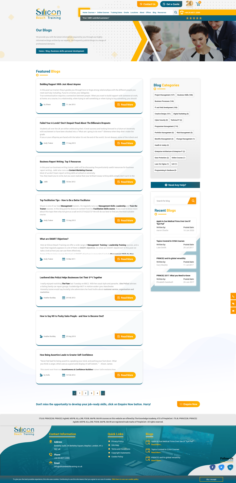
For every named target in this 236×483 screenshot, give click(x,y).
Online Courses (103, 12)
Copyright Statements (120, 452)
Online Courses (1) (178, 158)
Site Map (115, 445)
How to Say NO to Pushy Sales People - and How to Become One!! (72, 316)
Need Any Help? (177, 185)
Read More (127, 104)
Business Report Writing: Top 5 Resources (60, 161)
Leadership (121, 206)
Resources (162, 12)
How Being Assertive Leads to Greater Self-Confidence (66, 354)
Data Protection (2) (162, 158)
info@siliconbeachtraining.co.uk (68, 466)
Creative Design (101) (163, 114)
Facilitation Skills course (104, 208)
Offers (148, 12)
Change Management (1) (185, 139)
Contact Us (149, 4)
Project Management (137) (165, 95)
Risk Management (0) (185, 132)
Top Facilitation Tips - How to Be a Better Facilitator (65, 200)
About (142, 12)
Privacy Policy (117, 441)
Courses (91, 12)
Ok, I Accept (211, 479)
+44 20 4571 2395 (192, 12)
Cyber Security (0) (161, 120)
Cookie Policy (117, 456)
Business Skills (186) (185, 95)
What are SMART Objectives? (54, 238)
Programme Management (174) (166, 126)
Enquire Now (190, 404)
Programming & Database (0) (165, 170)
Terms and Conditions (120, 449)
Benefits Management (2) (164, 139)
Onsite (126, 12)
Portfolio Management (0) (164, 132)
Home (85, 12)
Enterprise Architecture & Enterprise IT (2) (170, 151)
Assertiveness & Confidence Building (77, 369)
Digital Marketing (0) (181, 114)
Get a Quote (172, 4)
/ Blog (47, 51)
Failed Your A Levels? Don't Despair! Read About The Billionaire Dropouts (75, 122)
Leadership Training (117, 245)
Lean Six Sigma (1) (162, 164)
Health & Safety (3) (162, 145)
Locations (134, 12)
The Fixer (66, 283)
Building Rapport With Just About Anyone (60, 84)
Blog (154, 12)
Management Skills (107, 206)
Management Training (97, 245)
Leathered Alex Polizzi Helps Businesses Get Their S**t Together (71, 277)
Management (66, 206)
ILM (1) (174, 164)
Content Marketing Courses (80, 170)
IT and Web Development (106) (166, 107)
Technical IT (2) (176, 120)
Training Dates (116, 12)
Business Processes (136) (164, 101)
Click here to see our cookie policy (125, 479)
